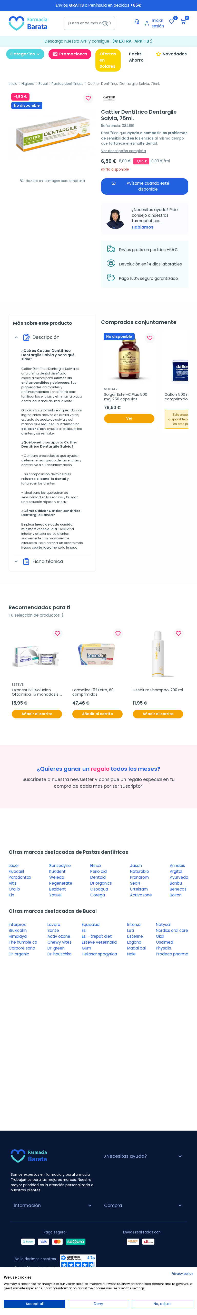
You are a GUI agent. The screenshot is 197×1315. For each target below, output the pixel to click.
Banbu (176, 883)
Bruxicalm (18, 930)
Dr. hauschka (59, 954)
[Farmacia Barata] (28, 23)
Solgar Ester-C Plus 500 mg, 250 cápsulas (126, 396)
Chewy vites (59, 942)
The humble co (23, 942)
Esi (84, 930)
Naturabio (139, 871)
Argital (176, 871)
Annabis (177, 865)
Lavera (53, 924)
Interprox (17, 924)
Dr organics (101, 883)
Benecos (178, 889)
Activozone (141, 895)
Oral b (14, 889)
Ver (129, 418)
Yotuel (55, 895)
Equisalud (91, 924)
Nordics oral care (172, 930)
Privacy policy (182, 1273)
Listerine (135, 936)
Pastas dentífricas (67, 83)
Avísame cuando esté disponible (148, 186)
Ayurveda (179, 877)
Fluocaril (16, 871)
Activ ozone (58, 936)
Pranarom (139, 877)
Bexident (57, 889)
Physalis (163, 948)
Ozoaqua (99, 889)
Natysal (163, 924)
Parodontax (20, 877)
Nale (131, 954)
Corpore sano (22, 948)
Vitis (13, 883)
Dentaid (98, 877)
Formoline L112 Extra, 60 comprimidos (93, 692)
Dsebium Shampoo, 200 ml (158, 690)
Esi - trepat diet (97, 936)
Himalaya (18, 936)
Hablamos (142, 227)
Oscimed (164, 942)
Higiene (28, 83)
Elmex (95, 865)
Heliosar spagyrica (99, 954)
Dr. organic (19, 954)
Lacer (14, 865)
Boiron (176, 895)
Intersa (134, 924)
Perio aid (98, 871)
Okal (160, 936)
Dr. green (56, 948)
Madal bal (136, 948)
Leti (130, 930)
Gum (86, 948)
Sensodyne (60, 865)
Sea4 (135, 883)
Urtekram (139, 889)
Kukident (57, 871)
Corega (97, 895)
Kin (11, 895)
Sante (53, 930)
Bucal (43, 83)
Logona (134, 942)
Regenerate (60, 883)
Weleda (56, 877)
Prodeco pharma (172, 954)
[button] (183, 21)
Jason (136, 865)
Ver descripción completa (123, 151)
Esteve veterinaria (99, 942)
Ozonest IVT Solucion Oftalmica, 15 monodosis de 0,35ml (36, 692)
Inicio (13, 83)
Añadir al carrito (37, 713)
